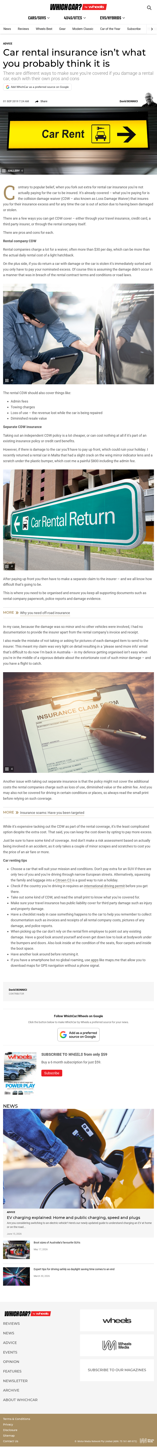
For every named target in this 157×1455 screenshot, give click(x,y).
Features (12, 1371)
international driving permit (104, 886)
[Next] (151, 29)
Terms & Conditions (16, 1419)
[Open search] (149, 7)
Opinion (11, 1362)
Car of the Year (110, 29)
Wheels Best (44, 29)
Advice (10, 1343)
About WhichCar (20, 1400)
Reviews (23, 29)
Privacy (8, 1424)
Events (10, 1352)
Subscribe (134, 29)
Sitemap (9, 1435)
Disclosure (10, 1430)
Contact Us (10, 1441)
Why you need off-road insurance (45, 613)
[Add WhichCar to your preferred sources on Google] (78, 1034)
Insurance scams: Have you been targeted (52, 813)
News (7, 29)
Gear (62, 29)
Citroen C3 (63, 880)
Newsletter (15, 1381)
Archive (11, 1390)
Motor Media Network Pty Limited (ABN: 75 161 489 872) (107, 1441)
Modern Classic (82, 29)
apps (94, 960)
